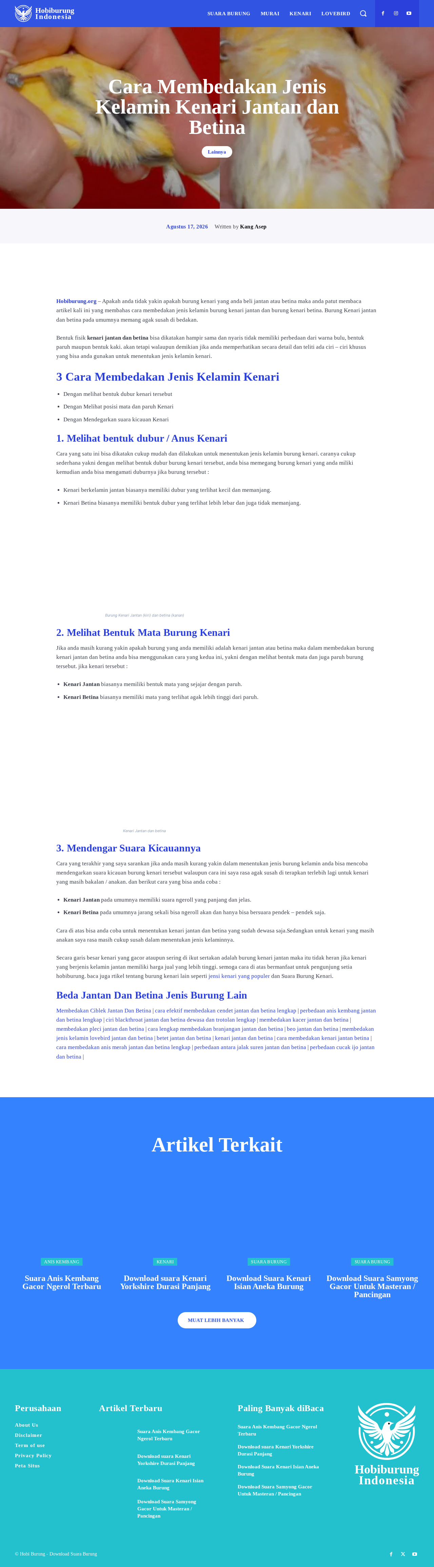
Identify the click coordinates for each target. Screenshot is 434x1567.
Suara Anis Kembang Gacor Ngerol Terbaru (61, 1282)
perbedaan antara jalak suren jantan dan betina (250, 1047)
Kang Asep (253, 226)
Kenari (165, 1261)
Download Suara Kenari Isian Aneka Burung (268, 1282)
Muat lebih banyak (216, 1320)
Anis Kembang (61, 1261)
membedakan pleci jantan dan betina (100, 1029)
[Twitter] (209, 277)
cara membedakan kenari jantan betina (323, 1038)
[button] (363, 13)
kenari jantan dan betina (244, 1038)
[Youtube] (409, 13)
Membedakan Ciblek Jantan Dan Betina (103, 1010)
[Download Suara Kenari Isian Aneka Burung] (269, 1219)
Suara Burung (269, 1261)
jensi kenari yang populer (238, 976)
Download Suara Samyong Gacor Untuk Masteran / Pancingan (372, 1286)
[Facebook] (383, 13)
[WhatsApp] (240, 277)
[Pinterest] (225, 277)
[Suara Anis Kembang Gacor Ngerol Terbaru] (61, 1219)
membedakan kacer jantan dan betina (304, 1020)
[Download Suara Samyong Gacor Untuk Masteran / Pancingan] (372, 1219)
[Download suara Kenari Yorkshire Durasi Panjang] (165, 1219)
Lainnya (217, 152)
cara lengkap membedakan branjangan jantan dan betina (215, 1029)
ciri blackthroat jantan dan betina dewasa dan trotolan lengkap (181, 1020)
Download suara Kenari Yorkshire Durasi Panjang (165, 1282)
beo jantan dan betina (312, 1029)
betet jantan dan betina (184, 1038)
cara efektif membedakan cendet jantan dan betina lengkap (225, 1010)
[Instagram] (396, 13)
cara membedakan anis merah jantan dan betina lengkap (123, 1047)
